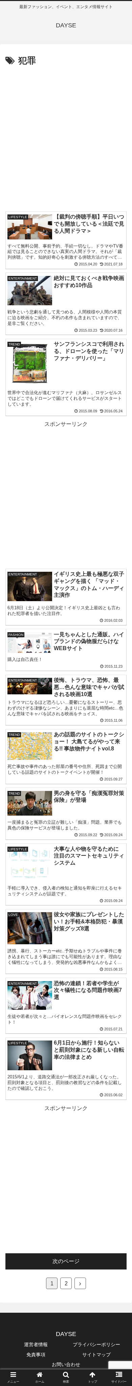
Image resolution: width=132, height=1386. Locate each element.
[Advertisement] (66, 138)
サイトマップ (96, 1354)
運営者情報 (36, 1344)
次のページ (66, 1261)
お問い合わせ (66, 1364)
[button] (119, 869)
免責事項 (35, 1354)
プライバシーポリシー (96, 1344)
